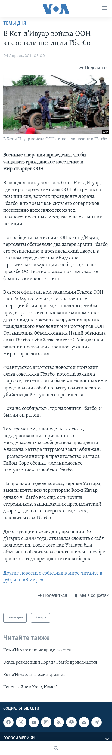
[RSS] (59, 722)
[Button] (94, 67)
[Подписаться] (84, 722)
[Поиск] (56, 748)
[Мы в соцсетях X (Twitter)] (21, 722)
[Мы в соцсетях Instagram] (46, 722)
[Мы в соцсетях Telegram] (96, 722)
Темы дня (14, 23)
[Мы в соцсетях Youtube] (34, 722)
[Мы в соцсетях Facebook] (8, 722)
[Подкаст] (71, 722)
